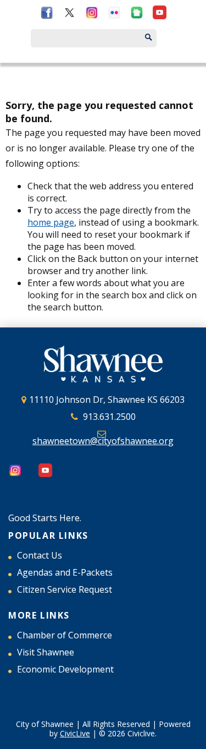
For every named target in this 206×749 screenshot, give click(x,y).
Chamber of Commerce (64, 635)
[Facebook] (46, 15)
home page (50, 222)
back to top (195, 738)
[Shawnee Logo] (103, 365)
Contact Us (39, 555)
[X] (69, 15)
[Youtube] (159, 15)
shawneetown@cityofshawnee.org (103, 441)
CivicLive (75, 733)
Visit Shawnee (45, 652)
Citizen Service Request (64, 589)
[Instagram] (92, 15)
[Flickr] (114, 15)
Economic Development (65, 669)
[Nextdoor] (137, 15)
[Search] (159, 38)
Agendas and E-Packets (65, 572)
